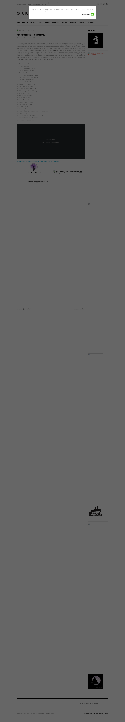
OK (92, 14)
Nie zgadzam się (86, 14)
